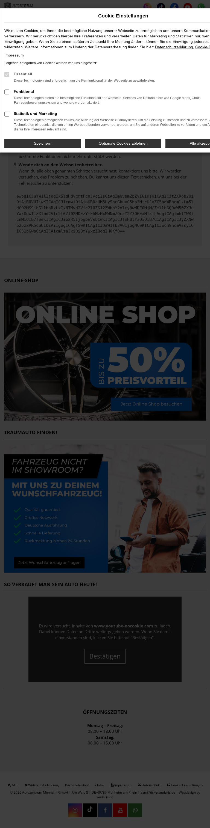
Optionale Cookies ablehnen (123, 143)
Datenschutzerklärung (174, 47)
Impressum (14, 55)
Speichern (42, 143)
